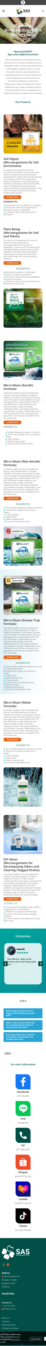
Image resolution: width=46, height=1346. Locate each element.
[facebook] (4, 1265)
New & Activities (9, 1325)
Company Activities (10, 1328)
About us (6, 1318)
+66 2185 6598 (9, 1306)
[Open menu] (3, 11)
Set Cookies (35, 1339)
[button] (43, 11)
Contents (6, 1321)
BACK (8, 1053)
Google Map (8, 1293)
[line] (8, 1265)
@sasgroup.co (11, 1309)
